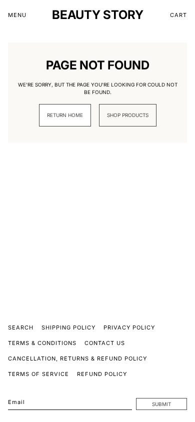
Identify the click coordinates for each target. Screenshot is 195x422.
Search (21, 327)
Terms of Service (38, 374)
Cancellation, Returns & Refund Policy (77, 358)
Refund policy (102, 374)
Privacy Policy (129, 327)
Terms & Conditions (42, 343)
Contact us (104, 343)
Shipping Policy (69, 327)
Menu (17, 15)
